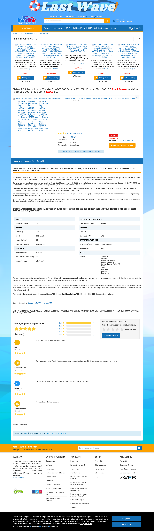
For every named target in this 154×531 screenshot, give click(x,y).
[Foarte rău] (104, 329)
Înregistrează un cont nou (37, 433)
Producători (99, 461)
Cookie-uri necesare (22, 526)
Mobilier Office (51, 477)
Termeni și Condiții (126, 465)
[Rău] (108, 329)
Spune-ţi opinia (78, 133)
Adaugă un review (111, 335)
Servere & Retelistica (53, 485)
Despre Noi (74, 461)
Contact (113, 28)
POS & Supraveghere (53, 489)
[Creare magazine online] (128, 478)
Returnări (123, 461)
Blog (96, 477)
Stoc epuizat (99, 473)
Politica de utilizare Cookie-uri (80, 504)
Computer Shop (18, 478)
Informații (72, 17)
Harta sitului (99, 469)
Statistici (45, 526)
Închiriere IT (77, 28)
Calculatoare (50, 461)
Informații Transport (77, 465)
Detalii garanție (127, 140)
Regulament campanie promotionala (78, 489)
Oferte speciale (100, 465)
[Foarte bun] (117, 329)
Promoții (47, 28)
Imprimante (50, 469)
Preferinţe (35, 526)
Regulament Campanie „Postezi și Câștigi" (78, 495)
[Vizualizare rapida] (33, 56)
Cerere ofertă (57, 28)
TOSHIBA (73, 137)
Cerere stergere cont (127, 473)
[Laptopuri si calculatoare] (27, 486)
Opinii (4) (40, 161)
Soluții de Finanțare (77, 500)
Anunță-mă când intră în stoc (122, 145)
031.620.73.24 (62, 17)
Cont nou (129, 21)
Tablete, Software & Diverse (56, 473)
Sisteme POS (47, 303)
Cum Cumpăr (75, 473)
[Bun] (113, 329)
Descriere (18, 161)
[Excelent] (122, 329)
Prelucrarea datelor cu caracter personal (78, 483)
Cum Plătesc (74, 469)
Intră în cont (120, 21)
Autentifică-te (20, 433)
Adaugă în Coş (27, 78)
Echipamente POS (34, 303)
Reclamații (81, 17)
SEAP (68, 28)
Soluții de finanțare (101, 28)
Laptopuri (49, 465)
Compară (26, 81)
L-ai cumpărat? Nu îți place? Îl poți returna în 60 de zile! (81, 151)
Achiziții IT (88, 28)
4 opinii (69, 133)
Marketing (54, 526)
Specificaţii (29, 161)
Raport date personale (128, 469)
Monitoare (49, 481)
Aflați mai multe (86, 524)
